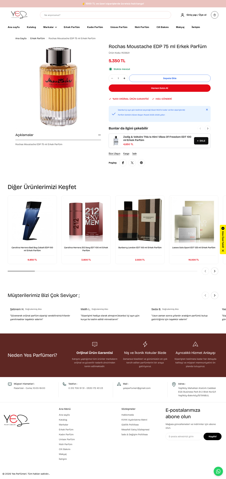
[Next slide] (214, 271)
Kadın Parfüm (95, 27)
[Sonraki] (208, 128)
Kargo (126, 153)
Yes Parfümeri (19, 473)
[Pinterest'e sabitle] (141, 162)
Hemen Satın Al (159, 88)
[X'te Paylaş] (132, 162)
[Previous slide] (205, 271)
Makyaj (180, 27)
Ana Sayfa (20, 38)
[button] (223, 239)
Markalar (48, 27)
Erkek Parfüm (72, 27)
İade (134, 153)
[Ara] (167, 15)
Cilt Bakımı (163, 27)
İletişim (196, 27)
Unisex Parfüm (118, 27)
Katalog (31, 27)
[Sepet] (214, 15)
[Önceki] (200, 128)
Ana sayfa (14, 27)
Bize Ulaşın (114, 153)
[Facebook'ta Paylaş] (123, 162)
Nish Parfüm (142, 27)
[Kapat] (207, 110)
